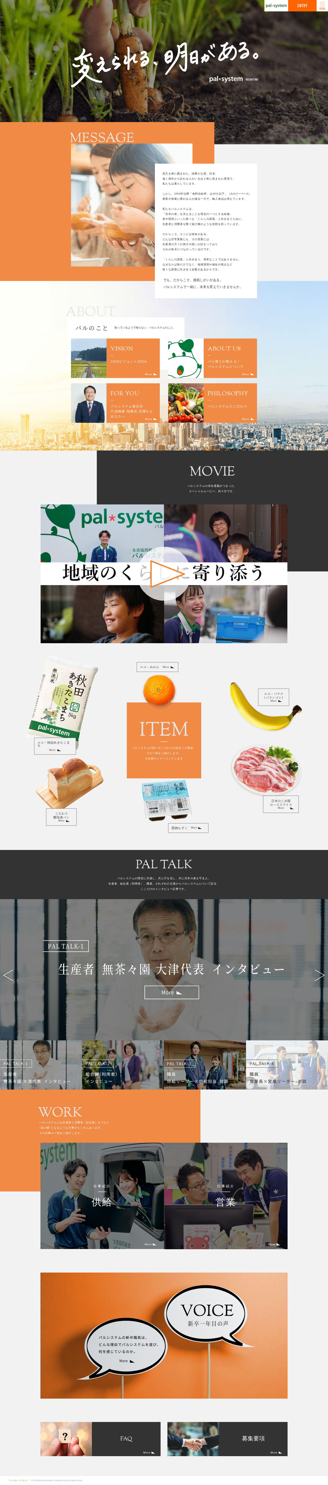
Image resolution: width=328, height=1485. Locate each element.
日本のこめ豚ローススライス (281, 804)
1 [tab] (41, 1065)
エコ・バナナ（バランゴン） (273, 696)
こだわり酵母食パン (61, 816)
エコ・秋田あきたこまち (53, 746)
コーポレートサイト (19, 1480)
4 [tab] (287, 1065)
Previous (8, 975)
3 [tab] (205, 1065)
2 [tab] (123, 1065)
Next (320, 975)
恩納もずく (184, 828)
